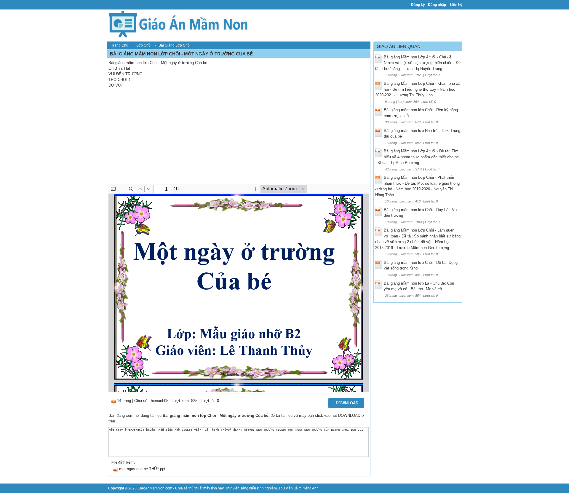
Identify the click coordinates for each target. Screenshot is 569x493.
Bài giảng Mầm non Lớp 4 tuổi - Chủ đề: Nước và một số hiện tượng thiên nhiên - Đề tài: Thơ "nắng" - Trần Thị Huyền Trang (418, 63)
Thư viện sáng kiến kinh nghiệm (251, 488)
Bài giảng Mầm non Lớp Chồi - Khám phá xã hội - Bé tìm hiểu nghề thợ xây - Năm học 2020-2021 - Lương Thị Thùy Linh (417, 89)
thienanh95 (159, 400)
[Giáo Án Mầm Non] (178, 23)
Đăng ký (418, 5)
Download (347, 403)
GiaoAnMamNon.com (155, 488)
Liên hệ (456, 5)
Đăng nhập (437, 5)
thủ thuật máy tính (202, 488)
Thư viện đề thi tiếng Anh (299, 488)
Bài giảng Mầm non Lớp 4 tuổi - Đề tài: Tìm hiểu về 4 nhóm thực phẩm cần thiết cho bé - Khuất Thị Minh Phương (417, 157)
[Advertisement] (238, 139)
